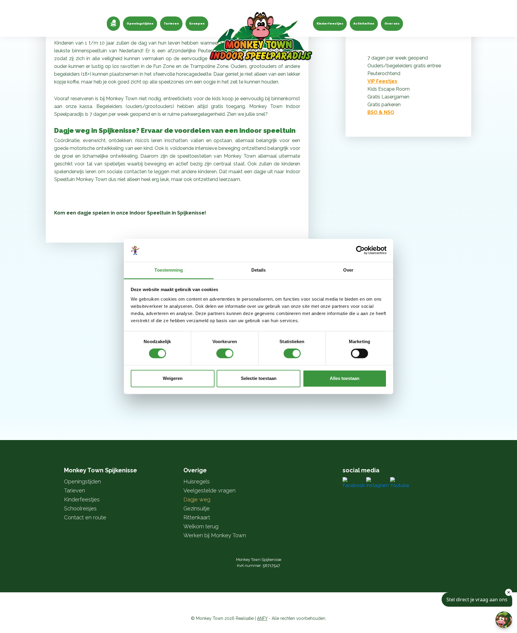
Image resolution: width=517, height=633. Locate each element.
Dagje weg (196, 499)
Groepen (197, 23)
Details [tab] (258, 270)
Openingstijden (140, 23)
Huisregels (196, 481)
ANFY (262, 618)
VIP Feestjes (382, 81)
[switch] (224, 353)
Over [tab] (348, 270)
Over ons (391, 23)
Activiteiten (363, 23)
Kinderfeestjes (330, 23)
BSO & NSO (380, 112)
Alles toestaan (344, 378)
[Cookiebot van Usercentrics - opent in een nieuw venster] (360, 250)
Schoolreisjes (80, 508)
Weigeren (173, 378)
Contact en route (85, 517)
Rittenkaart (196, 517)
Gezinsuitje (196, 508)
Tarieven (171, 23)
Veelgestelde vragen (209, 490)
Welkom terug (200, 526)
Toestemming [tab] (168, 270)
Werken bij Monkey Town (214, 535)
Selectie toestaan (258, 378)
